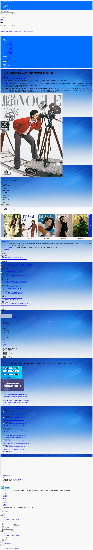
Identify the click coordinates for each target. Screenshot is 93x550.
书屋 (76, 455)
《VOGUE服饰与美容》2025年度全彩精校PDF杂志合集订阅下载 (15, 78)
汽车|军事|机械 (10, 48)
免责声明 (5, 505)
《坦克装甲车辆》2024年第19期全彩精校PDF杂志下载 (15, 396)
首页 (4, 39)
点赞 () (8, 241)
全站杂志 (5, 498)
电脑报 (2, 31)
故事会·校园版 (87, 455)
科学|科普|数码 (10, 44)
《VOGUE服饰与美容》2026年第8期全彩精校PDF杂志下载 (14, 282)
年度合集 (5, 56)
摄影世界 (39, 455)
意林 (83, 455)
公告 (5, 3)
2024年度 (8, 60)
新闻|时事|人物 (10, 41)
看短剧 (4, 64)
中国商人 (5, 455)
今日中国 (43, 455)
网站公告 (5, 495)
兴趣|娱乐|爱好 (10, 51)
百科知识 (31, 31)
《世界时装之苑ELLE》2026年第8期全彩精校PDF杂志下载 (14, 276)
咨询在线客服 (18, 479)
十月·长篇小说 (21, 455)
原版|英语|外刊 (9, 55)
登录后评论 (14, 317)
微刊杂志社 (4, 247)
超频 (3, 251)
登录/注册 (3, 544)
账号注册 (3, 543)
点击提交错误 (5, 361)
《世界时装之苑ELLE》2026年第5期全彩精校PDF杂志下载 (16, 443)
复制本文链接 (4, 255)
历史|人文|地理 (10, 45)
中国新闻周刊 (5, 31)
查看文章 (3, 81)
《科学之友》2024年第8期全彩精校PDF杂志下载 (14, 437)
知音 (27, 31)
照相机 (64, 455)
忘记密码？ (3, 514)
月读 (81, 455)
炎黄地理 (68, 455)
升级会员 (7, 204)
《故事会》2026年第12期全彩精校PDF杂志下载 (13, 449)
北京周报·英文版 (10, 31)
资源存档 (6, 6)
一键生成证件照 (6, 65)
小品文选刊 (60, 455)
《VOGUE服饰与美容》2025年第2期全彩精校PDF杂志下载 (14, 259)
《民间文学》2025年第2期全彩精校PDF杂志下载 (12, 257)
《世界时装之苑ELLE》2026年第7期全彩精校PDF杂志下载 (14, 305)
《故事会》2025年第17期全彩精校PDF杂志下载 (13, 420)
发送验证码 (3, 542)
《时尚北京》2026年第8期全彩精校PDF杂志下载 (11, 293)
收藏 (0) (3, 241)
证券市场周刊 (16, 31)
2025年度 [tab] (10, 211)
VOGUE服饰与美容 (6, 83)
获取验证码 (16, 524)
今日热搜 (5, 67)
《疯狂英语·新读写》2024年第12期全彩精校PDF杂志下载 (16, 431)
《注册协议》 (12, 530)
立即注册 (17, 519)
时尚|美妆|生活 (10, 49)
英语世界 (72, 455)
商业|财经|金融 (10, 43)
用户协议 (8, 519)
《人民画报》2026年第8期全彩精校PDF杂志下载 (11, 271)
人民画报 (35, 455)
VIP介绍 (5, 63)
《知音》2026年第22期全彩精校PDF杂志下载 (11, 288)
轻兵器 (14, 455)
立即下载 (2, 204)
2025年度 (8, 59)
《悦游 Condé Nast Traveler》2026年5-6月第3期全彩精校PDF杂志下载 (16, 265)
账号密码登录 (8, 543)
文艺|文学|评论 (10, 47)
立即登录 (2, 515)
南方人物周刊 (24, 31)
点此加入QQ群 (16, 480)
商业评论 (31, 455)
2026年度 (8, 57)
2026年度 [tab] (4, 211)
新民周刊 (20, 31)
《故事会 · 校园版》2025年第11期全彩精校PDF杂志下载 (15, 402)
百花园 (78, 455)
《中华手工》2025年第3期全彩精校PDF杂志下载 (14, 425)
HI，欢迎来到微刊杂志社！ (10, 1)
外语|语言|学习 (9, 52)
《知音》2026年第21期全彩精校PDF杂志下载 (11, 299)
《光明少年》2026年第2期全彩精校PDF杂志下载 (14, 414)
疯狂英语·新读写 (54, 455)
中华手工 (27, 455)
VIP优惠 (6, 5)
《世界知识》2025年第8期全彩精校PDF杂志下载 (14, 408)
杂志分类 (5, 40)
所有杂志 (6, 7)
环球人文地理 (10, 455)
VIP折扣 (2, 182)
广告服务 (5, 504)
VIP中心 (3, 17)
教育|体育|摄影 (10, 53)
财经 (29, 31)
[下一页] (90, 225)
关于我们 (5, 502)
